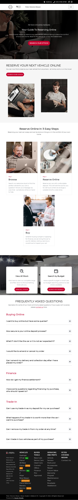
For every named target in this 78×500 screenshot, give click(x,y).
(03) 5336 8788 (61, 2)
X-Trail (22, 458)
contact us (39, 307)
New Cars (38, 458)
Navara (22, 471)
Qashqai (23, 455)
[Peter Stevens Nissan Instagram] (72, 2)
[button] (70, 7)
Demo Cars (38, 460)
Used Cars (38, 463)
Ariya (22, 476)
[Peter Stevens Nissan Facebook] (69, 2)
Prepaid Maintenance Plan (52, 478)
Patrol (22, 460)
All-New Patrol (23, 464)
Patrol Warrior (25, 483)
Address (49, 2)
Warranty (51, 473)
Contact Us (66, 460)
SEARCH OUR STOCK (39, 43)
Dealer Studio (18, 498)
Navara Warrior (23, 487)
